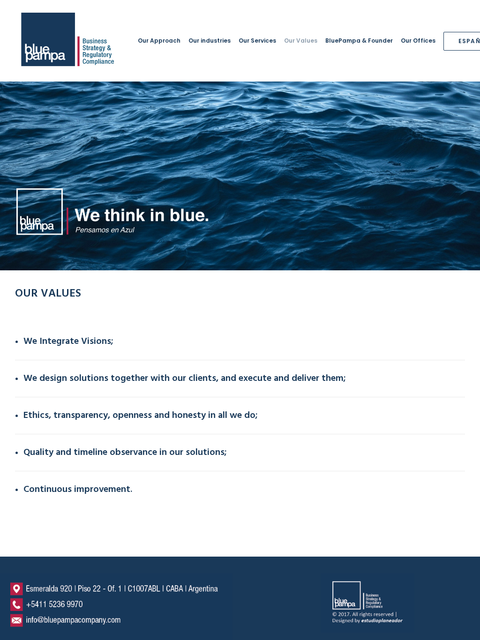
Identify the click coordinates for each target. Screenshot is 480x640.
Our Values (300, 41)
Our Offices (418, 41)
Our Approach (159, 41)
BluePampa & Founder (359, 41)
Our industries (209, 41)
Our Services (257, 41)
